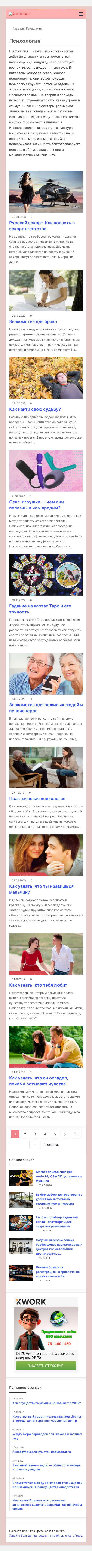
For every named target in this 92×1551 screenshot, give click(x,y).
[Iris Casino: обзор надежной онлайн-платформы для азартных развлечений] (21, 1223)
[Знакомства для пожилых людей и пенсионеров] (46, 674)
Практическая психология (37, 798)
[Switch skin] (73, 15)
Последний (51, 1144)
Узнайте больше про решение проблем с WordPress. (46, 1535)
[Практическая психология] (46, 767)
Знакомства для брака (33, 321)
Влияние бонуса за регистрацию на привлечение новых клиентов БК (58, 1271)
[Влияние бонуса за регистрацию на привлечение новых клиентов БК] (21, 1273)
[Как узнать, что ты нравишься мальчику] (46, 855)
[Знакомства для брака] (46, 290)
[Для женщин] (19, 14)
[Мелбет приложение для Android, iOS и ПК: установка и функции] (21, 1178)
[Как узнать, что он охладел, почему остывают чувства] (46, 1046)
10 (75, 1134)
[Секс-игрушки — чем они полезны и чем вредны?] (46, 471)
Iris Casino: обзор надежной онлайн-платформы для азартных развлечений (57, 1221)
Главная (18, 28)
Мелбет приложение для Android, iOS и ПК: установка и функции (59, 1176)
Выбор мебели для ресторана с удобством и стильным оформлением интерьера (59, 1199)
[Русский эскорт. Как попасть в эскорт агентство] (46, 192)
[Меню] (81, 15)
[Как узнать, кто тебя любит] (46, 954)
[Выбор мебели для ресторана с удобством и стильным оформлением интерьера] (21, 1200)
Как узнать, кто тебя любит (38, 985)
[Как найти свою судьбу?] (46, 378)
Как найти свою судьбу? (35, 409)
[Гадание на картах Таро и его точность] (46, 575)
